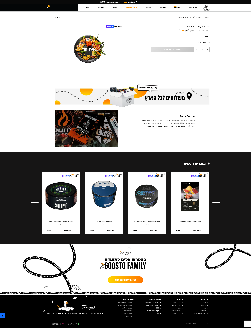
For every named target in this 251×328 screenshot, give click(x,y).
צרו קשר (203, 311)
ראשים (148, 8)
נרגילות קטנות (177, 313)
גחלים (115, 8)
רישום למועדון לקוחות (200, 313)
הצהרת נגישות (128, 313)
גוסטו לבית (193, 8)
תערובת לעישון (199, 17)
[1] (47, 8)
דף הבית (207, 17)
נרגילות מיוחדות (176, 308)
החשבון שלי (129, 316)
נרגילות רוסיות (177, 302)
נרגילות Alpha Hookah (152, 302)
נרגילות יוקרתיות (176, 311)
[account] (59, 7)
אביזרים (101, 8)
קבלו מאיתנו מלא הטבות (125, 280)
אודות (204, 302)
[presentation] (216, 202)
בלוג (205, 308)
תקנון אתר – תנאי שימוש (125, 302)
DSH (157, 313)
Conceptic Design (153, 311)
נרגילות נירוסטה (176, 305)
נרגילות (163, 8)
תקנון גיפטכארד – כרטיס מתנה (123, 305)
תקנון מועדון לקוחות (127, 308)
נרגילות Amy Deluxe (152, 305)
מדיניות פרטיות (128, 311)
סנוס (87, 8)
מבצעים (177, 8)
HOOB (157, 308)
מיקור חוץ (203, 305)
